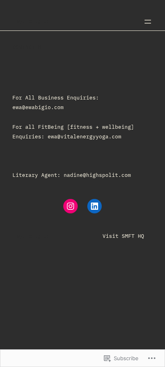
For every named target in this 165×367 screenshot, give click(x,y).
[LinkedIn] (94, 206)
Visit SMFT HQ (123, 235)
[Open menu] (148, 21)
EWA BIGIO (30, 21)
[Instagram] (70, 206)
